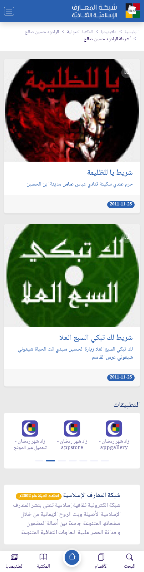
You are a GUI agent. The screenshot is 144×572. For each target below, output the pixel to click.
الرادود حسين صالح (42, 32)
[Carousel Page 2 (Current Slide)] (50, 460)
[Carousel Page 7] (105, 460)
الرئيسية (132, 32)
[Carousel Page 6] (94, 460)
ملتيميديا (109, 32)
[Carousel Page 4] (73, 460)
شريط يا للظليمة (110, 173)
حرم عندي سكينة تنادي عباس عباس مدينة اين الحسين (79, 184)
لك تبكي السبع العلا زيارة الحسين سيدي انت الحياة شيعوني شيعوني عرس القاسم (75, 353)
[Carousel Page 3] (62, 460)
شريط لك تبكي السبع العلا (96, 338)
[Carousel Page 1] (39, 460)
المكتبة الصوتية (80, 32)
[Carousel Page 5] (83, 460)
